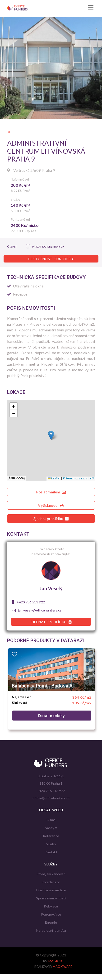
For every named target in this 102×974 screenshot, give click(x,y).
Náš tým (51, 828)
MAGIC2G (56, 961)
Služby (51, 844)
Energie (51, 922)
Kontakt (51, 852)
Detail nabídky (51, 715)
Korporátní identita (51, 930)
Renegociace (51, 914)
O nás (51, 820)
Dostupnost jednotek (50, 259)
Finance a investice (51, 890)
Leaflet (55, 478)
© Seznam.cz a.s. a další (78, 478)
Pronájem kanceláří (51, 874)
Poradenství (51, 882)
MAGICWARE (62, 967)
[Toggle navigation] (90, 7)
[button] (9, 132)
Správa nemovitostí (51, 898)
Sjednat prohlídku (48, 518)
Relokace (51, 906)
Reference (51, 836)
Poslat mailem (48, 492)
